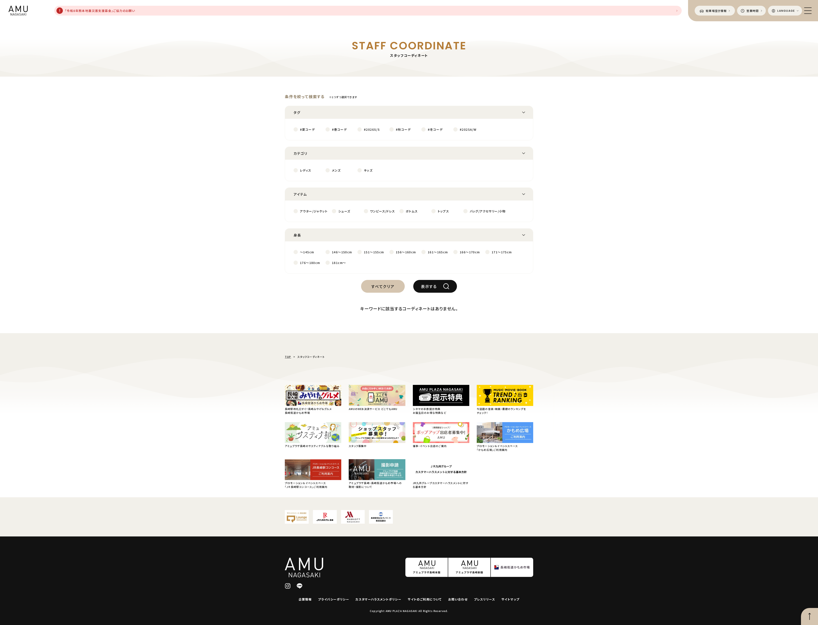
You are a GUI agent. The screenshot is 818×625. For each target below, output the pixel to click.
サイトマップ (510, 599)
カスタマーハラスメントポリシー (378, 599)
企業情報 (305, 599)
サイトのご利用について (425, 599)
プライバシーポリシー (333, 599)
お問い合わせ (458, 599)
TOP (288, 356)
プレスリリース (484, 599)
